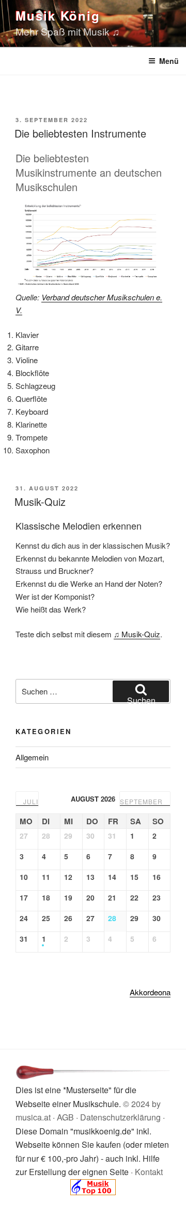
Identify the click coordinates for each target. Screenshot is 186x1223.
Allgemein (32, 757)
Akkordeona (150, 992)
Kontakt (149, 1172)
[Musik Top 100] (93, 1192)
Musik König (58, 15)
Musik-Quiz (40, 501)
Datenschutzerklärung (120, 1117)
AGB (65, 1117)
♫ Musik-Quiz (137, 634)
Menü (169, 61)
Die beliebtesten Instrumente (80, 133)
